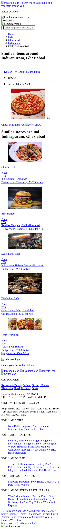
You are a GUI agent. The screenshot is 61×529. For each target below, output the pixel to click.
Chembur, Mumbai (39, 446)
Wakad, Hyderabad (18, 446)
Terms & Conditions (30, 514)
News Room (8, 510)
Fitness (45, 385)
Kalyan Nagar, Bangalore (38, 440)
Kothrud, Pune (16, 440)
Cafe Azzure (29, 464)
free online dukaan (24, 365)
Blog (43, 510)
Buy (47, 118)
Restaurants (7, 385)
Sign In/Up (8, 20)
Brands (13, 517)
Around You (33, 510)
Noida (32, 429)
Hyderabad (44, 426)
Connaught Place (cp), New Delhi (26, 449)
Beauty (18, 385)
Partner (5, 517)
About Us (20, 510)
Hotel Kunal (50, 470)
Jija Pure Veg (26, 502)
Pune (35, 426)
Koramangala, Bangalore (21, 443)
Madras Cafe (30, 496)
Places (54, 514)
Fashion (27, 385)
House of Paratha (17, 499)
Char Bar (21, 467)
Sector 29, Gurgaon (46, 443)
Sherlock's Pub (35, 470)
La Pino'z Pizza (46, 496)
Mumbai (12, 429)
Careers (5, 520)
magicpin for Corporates (31, 517)
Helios (40, 481)
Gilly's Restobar (34, 467)
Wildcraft (25, 484)
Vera (47, 517)
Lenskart (49, 481)
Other (35, 388)
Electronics (7, 388)
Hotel (17, 388)
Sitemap (46, 514)
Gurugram (23, 429)
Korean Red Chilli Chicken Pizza (22, 71)
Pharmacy (26, 388)
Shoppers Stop (16, 481)
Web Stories (16, 520)
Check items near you (13, 124)
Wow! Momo (15, 496)
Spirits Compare (10, 514)
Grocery (36, 385)
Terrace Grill (15, 464)
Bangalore (26, 426)
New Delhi (14, 426)
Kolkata (41, 429)
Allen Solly (30, 481)
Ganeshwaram (35, 499)
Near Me (51, 510)
